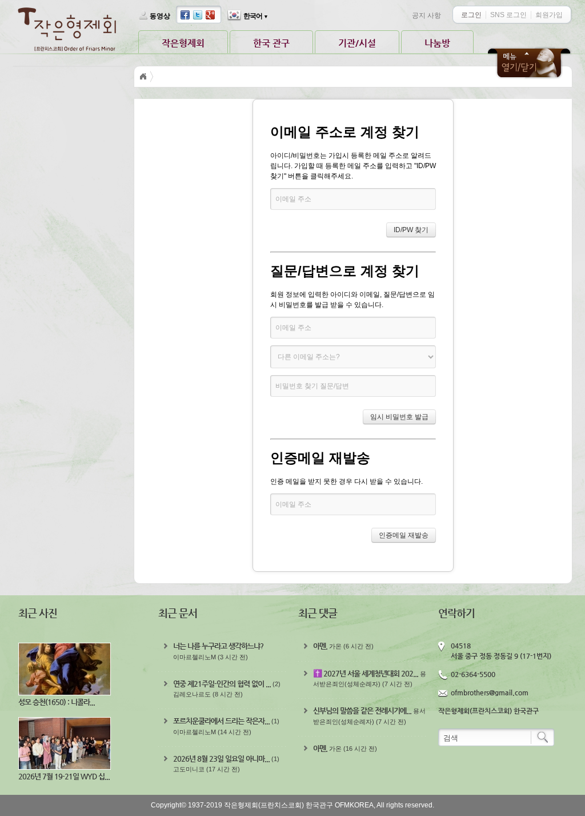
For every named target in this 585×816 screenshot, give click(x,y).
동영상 (160, 16)
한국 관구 (271, 43)
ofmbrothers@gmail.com (489, 692)
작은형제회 (183, 43)
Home (143, 76)
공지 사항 (426, 15)
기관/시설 (357, 43)
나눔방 (437, 43)
